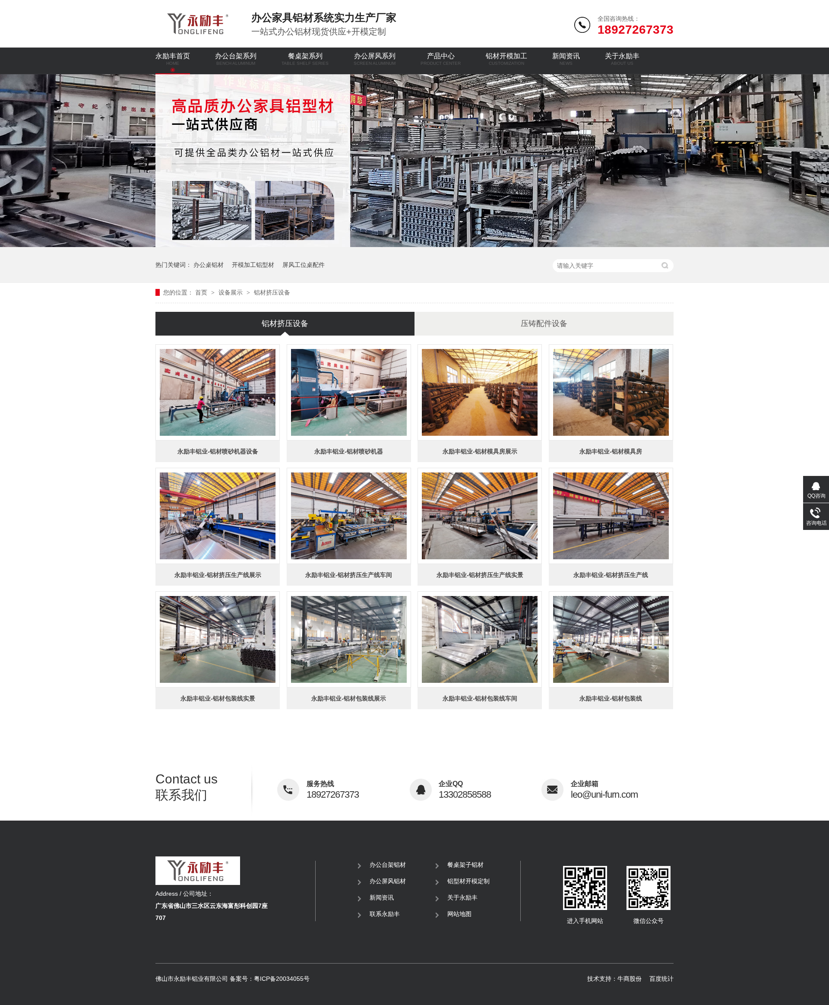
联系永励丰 (385, 913)
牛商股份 (629, 978)
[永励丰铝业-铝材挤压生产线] (611, 515)
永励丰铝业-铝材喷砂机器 (348, 451)
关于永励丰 (622, 59)
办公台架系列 (235, 59)
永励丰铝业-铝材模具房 (610, 451)
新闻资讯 (566, 59)
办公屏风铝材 (388, 881)
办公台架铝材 (388, 864)
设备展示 (231, 292)
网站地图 (459, 913)
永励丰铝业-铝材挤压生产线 (610, 574)
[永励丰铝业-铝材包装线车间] (480, 639)
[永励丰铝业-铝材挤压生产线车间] (349, 515)
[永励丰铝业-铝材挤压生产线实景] (480, 515)
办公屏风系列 (375, 59)
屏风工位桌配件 (303, 264)
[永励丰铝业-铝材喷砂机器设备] (217, 392)
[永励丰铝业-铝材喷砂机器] (349, 392)
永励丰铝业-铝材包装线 (610, 698)
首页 (202, 292)
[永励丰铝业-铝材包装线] (611, 639)
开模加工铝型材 (253, 264)
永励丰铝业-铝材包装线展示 (348, 698)
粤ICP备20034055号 (282, 978)
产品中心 (441, 59)
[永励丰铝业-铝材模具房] (611, 392)
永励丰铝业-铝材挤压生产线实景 (480, 574)
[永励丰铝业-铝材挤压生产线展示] (217, 515)
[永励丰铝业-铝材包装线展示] (349, 639)
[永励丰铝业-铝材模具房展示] (480, 392)
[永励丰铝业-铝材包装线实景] (217, 639)
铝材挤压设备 (272, 292)
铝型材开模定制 (468, 881)
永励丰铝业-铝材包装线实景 (217, 698)
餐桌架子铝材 (465, 864)
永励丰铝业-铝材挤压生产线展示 (217, 574)
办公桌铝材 (208, 264)
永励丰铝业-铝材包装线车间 (480, 698)
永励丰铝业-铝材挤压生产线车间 (348, 574)
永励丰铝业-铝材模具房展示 (480, 451)
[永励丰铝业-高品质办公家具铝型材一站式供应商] (414, 244)
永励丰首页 (172, 59)
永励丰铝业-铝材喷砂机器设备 (217, 451)
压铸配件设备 (544, 323)
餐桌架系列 (305, 59)
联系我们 (186, 787)
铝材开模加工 (506, 59)
